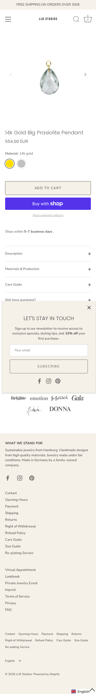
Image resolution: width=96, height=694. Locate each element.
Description (13, 253)
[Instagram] (48, 380)
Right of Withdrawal (20, 526)
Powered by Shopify (46, 674)
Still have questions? (20, 300)
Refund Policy (15, 533)
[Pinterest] (57, 380)
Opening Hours (16, 499)
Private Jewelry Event (21, 583)
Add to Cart (48, 188)
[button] (10, 74)
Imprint (10, 590)
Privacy (10, 603)
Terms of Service (17, 596)
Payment (11, 506)
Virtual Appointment (20, 570)
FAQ (8, 610)
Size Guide (13, 546)
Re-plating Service (19, 553)
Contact (11, 493)
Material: (19, 154)
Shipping (11, 513)
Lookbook (12, 576)
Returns (11, 519)
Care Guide (13, 284)
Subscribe (48, 366)
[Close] (89, 307)
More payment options (48, 215)
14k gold (9, 163)
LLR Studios (24, 674)
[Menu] (8, 19)
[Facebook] (39, 380)
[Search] (76, 20)
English (10, 661)
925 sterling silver (21, 163)
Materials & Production (22, 269)
